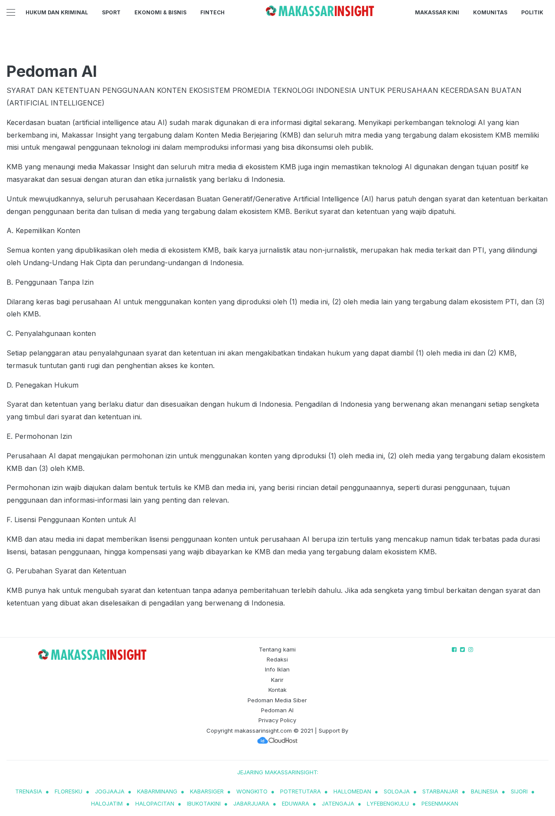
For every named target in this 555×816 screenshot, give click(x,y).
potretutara (300, 791)
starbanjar (440, 791)
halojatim (107, 803)
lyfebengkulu (388, 803)
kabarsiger (207, 791)
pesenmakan (439, 803)
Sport (111, 12)
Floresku (68, 791)
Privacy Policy (277, 720)
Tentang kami (277, 649)
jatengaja (338, 803)
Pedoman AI (277, 710)
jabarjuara (251, 803)
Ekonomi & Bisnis (160, 12)
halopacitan (154, 803)
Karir (277, 679)
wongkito (252, 791)
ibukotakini (204, 803)
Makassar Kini (437, 12)
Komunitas (490, 12)
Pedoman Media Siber (277, 700)
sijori (519, 791)
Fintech (212, 12)
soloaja (397, 791)
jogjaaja (109, 791)
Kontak (277, 689)
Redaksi (277, 659)
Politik (532, 12)
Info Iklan (277, 669)
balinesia (484, 791)
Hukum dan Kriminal (57, 12)
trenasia (28, 791)
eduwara (295, 803)
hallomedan (352, 791)
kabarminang (157, 791)
